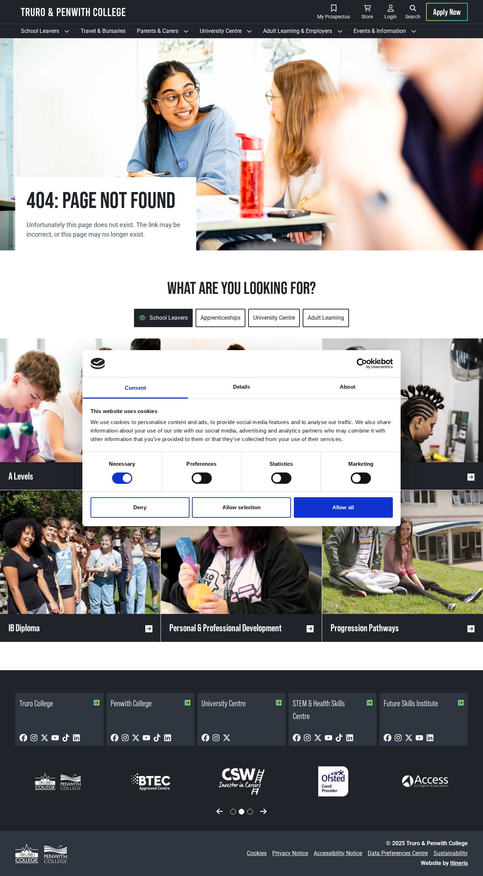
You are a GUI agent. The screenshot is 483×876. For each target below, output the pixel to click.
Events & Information (388, 33)
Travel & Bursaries (103, 31)
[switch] (202, 478)
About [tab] (347, 387)
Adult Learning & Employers (305, 33)
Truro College (36, 703)
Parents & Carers (165, 33)
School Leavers (48, 33)
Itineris (459, 863)
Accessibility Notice (338, 853)
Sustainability (450, 853)
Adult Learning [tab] (326, 317)
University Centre (228, 33)
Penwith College (131, 703)
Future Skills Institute (411, 703)
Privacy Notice (290, 853)
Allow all (343, 507)
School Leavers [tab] (169, 317)
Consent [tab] (135, 388)
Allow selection (241, 507)
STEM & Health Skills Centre (319, 709)
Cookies (257, 853)
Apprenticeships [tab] (220, 317)
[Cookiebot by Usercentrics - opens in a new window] (362, 363)
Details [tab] (241, 387)
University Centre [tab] (274, 317)
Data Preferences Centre (398, 853)
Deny (139, 507)
